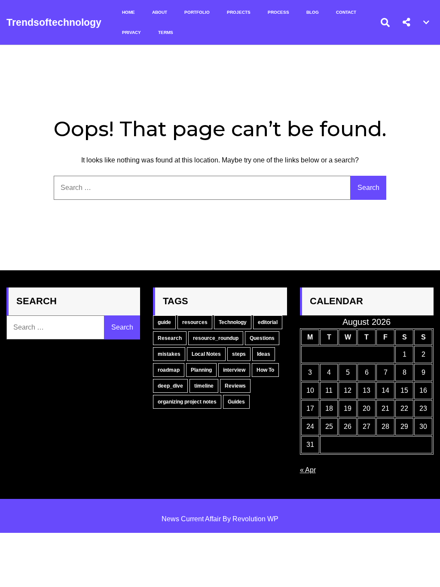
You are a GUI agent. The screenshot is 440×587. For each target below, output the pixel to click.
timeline (204, 386)
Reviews (235, 386)
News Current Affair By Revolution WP (220, 519)
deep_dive (170, 386)
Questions (262, 338)
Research (170, 338)
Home (128, 12)
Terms (165, 32)
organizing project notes (187, 402)
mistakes (169, 354)
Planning (201, 370)
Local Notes (206, 354)
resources (195, 322)
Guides (236, 402)
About (159, 12)
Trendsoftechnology (53, 22)
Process (278, 12)
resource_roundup (215, 338)
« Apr (308, 470)
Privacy (131, 32)
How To (265, 370)
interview (234, 370)
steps (239, 354)
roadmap (169, 370)
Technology (233, 322)
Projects (239, 12)
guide (164, 322)
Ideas (263, 354)
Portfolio (197, 12)
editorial (268, 322)
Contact (346, 12)
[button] (406, 22)
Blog (312, 12)
